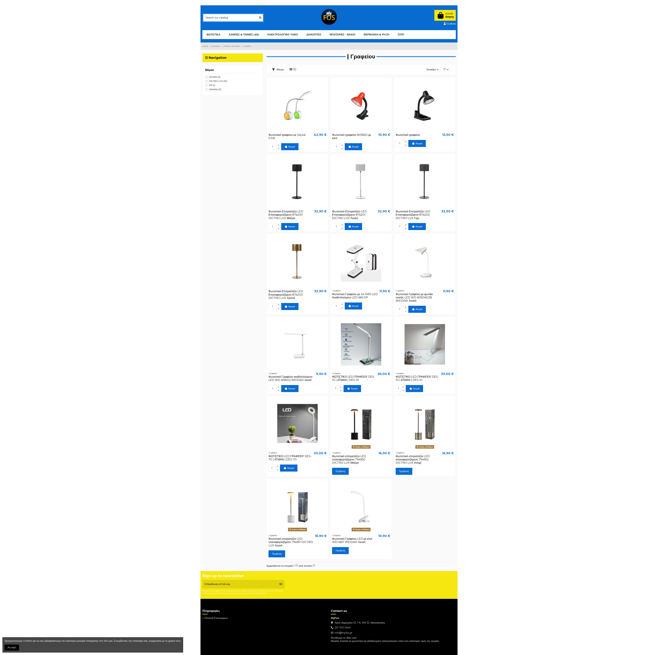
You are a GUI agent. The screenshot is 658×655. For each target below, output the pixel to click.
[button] (243, 34)
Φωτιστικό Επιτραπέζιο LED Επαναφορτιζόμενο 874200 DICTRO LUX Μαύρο (286, 215)
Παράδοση (211, 2)
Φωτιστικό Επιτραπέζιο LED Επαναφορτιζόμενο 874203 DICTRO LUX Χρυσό (286, 294)
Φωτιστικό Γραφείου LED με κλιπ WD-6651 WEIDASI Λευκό (352, 540)
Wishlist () (431, 2)
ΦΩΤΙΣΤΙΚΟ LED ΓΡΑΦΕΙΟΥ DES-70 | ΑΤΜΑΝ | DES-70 (290, 458)
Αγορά (291, 146)
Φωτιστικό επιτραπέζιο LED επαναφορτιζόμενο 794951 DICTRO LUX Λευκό (291, 542)
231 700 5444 (343, 627)
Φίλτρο (280, 69)
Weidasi (215, 89)
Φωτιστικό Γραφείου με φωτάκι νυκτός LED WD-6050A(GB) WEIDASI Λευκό (414, 297)
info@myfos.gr (343, 632)
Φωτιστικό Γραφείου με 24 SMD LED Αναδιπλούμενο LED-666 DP (355, 296)
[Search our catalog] (260, 17)
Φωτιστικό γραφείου (408, 135)
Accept (12, 647)
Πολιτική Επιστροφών (230, 2)
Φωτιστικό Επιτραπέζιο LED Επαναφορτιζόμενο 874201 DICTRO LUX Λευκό (349, 215)
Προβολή (340, 471)
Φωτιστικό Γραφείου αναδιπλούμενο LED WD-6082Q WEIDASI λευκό (290, 378)
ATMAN (214, 77)
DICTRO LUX (218, 81)
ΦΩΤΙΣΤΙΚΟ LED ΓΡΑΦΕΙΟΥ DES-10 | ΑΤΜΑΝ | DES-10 (417, 378)
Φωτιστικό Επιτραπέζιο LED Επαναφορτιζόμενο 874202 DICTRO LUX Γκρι (413, 215)
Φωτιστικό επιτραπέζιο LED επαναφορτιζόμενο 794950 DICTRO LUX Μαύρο (349, 459)
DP (212, 85)
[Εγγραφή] (280, 584)
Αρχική (246, 2)
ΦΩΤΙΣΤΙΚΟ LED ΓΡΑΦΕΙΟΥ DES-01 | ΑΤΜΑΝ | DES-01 (353, 378)
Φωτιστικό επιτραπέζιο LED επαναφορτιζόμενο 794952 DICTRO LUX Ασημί (413, 459)
